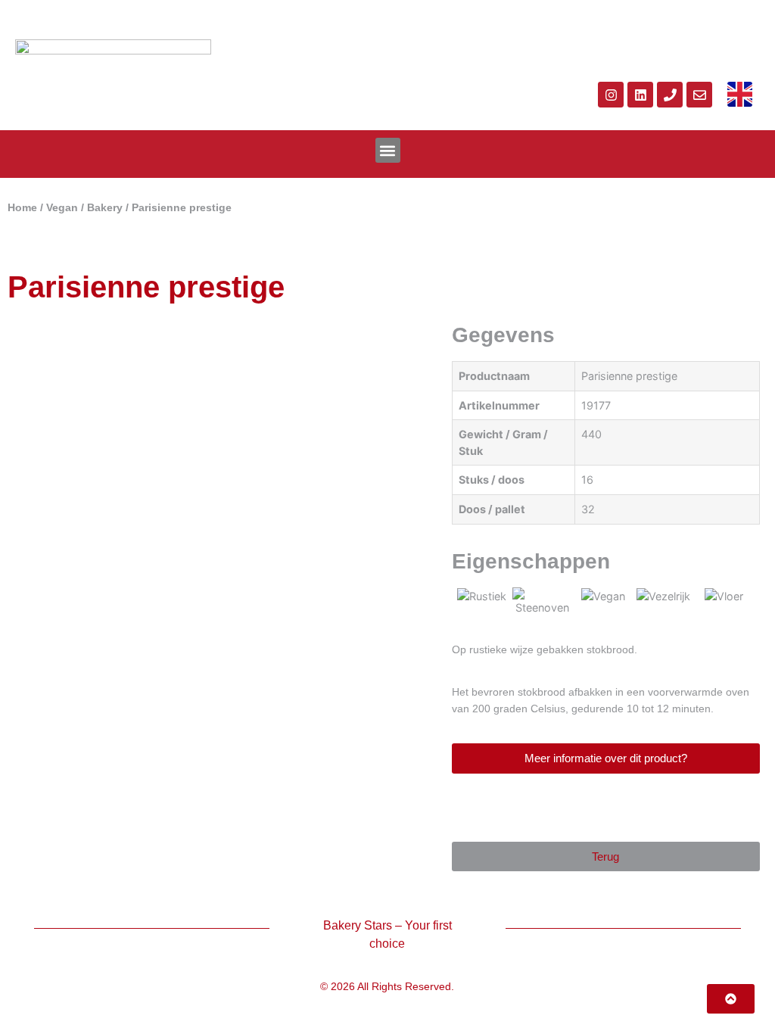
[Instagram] (611, 94)
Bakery (105, 207)
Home (22, 207)
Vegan (62, 207)
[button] (387, 150)
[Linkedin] (640, 94)
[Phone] (670, 94)
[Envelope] (699, 94)
